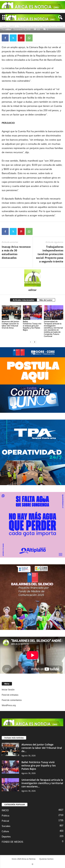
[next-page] (34, 342)
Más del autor (46, 300)
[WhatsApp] (29, 37)
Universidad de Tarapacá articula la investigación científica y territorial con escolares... (42, 783)
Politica (5, 815)
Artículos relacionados (23, 300)
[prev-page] (30, 342)
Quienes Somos (46, 859)
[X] (13, 37)
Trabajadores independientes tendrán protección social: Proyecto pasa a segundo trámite (49, 254)
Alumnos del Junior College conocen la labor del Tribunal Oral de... (41, 748)
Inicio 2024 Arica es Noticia (23, 859)
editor (8, 29)
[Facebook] (5, 37)
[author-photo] (32, 278)
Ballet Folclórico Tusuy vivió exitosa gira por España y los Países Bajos (32, 325)
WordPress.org (9, 705)
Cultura (5, 831)
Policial (5, 821)
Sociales (6, 826)
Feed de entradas (10, 695)
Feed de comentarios (12, 700)
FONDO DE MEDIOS (12, 842)
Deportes (6, 836)
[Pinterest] (21, 37)
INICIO (5, 318)
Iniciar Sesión (8, 689)
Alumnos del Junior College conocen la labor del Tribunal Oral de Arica (10, 324)
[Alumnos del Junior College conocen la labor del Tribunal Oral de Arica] (11, 312)
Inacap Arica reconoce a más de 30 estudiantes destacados (16, 252)
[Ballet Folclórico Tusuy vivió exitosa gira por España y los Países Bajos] (32, 312)
